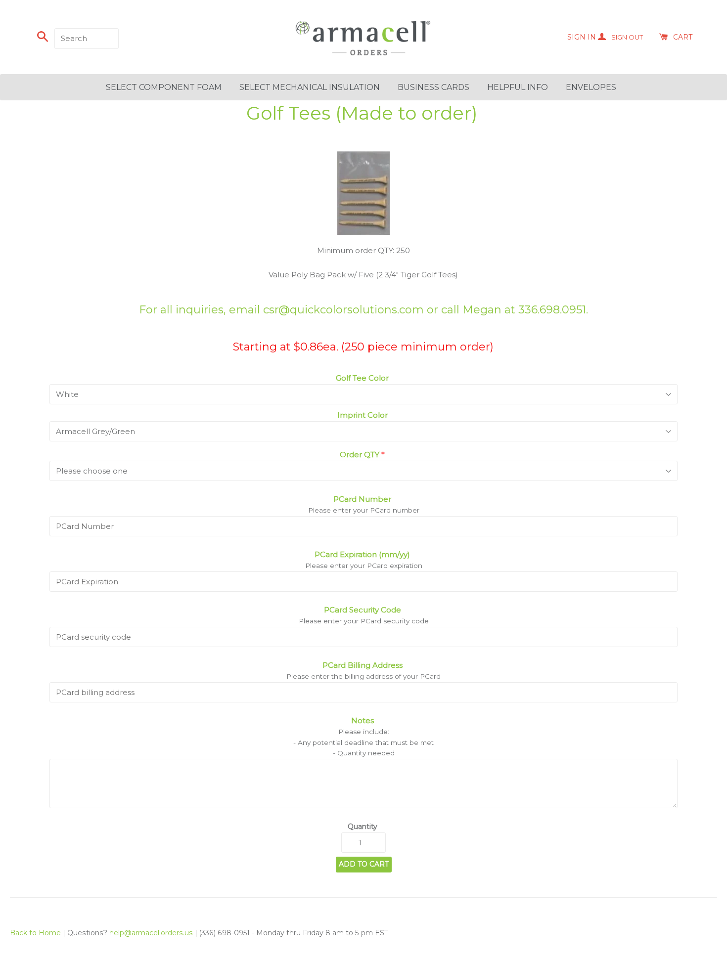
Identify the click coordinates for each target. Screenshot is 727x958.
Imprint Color (362, 415)
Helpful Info (517, 87)
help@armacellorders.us (151, 932)
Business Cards (433, 87)
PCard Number (362, 499)
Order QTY (359, 454)
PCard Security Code (362, 609)
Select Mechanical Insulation (309, 87)
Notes (362, 720)
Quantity (362, 826)
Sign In (605, 37)
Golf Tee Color (362, 378)
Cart (682, 37)
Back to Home (35, 932)
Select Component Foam (164, 87)
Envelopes (591, 87)
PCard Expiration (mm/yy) (362, 554)
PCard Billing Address (362, 665)
